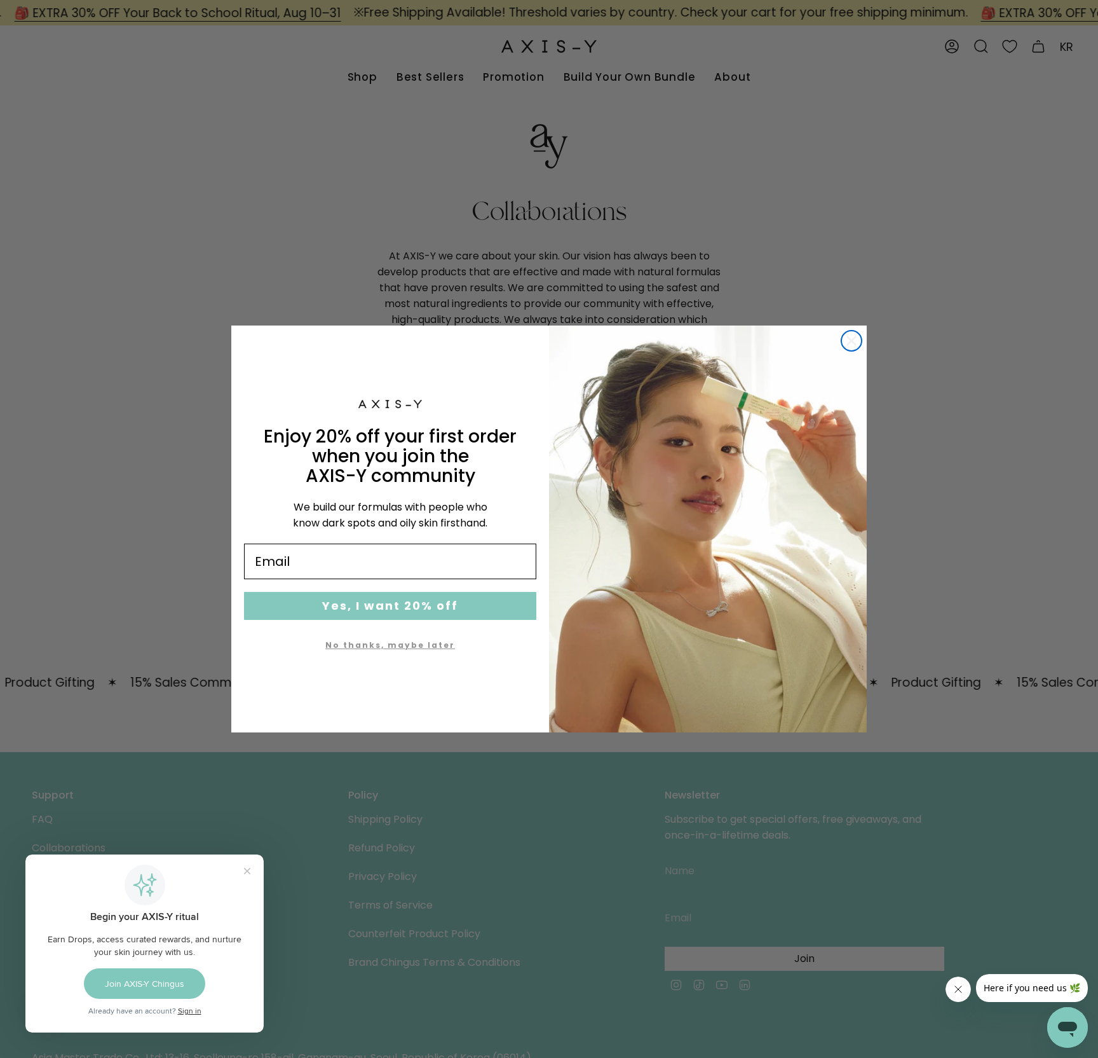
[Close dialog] (851, 341)
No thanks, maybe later (390, 645)
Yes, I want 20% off (390, 606)
